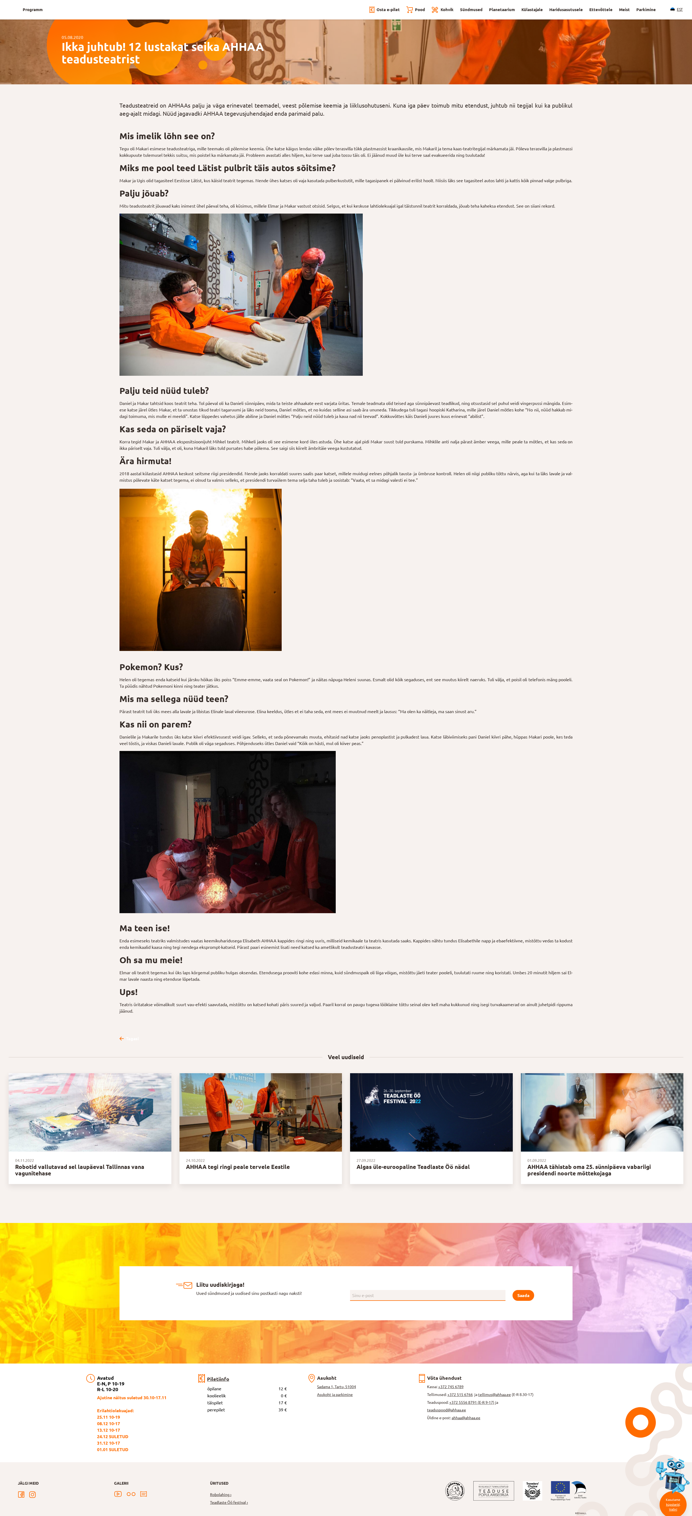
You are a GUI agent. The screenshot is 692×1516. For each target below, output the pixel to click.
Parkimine (646, 9)
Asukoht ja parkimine (335, 1394)
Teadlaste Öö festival (228, 1502)
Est (680, 9)
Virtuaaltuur (143, 1494)
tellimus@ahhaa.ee (494, 1394)
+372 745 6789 (451, 1387)
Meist (624, 9)
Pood (420, 9)
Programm (33, 9)
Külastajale (532, 9)
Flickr (131, 1494)
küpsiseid (673, 1504)
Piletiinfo (218, 1379)
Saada (523, 1295)
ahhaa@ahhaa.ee (466, 1418)
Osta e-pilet (388, 9)
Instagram (32, 1494)
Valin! (673, 1509)
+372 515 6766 (460, 1394)
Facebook (21, 1494)
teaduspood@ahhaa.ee (446, 1410)
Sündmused (471, 9)
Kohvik (447, 9)
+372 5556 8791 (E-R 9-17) (471, 1402)
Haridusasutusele (566, 9)
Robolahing (219, 1494)
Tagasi (132, 1038)
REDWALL (581, 1513)
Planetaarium (502, 9)
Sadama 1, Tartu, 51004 (336, 1387)
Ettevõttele (601, 9)
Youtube (118, 1494)
